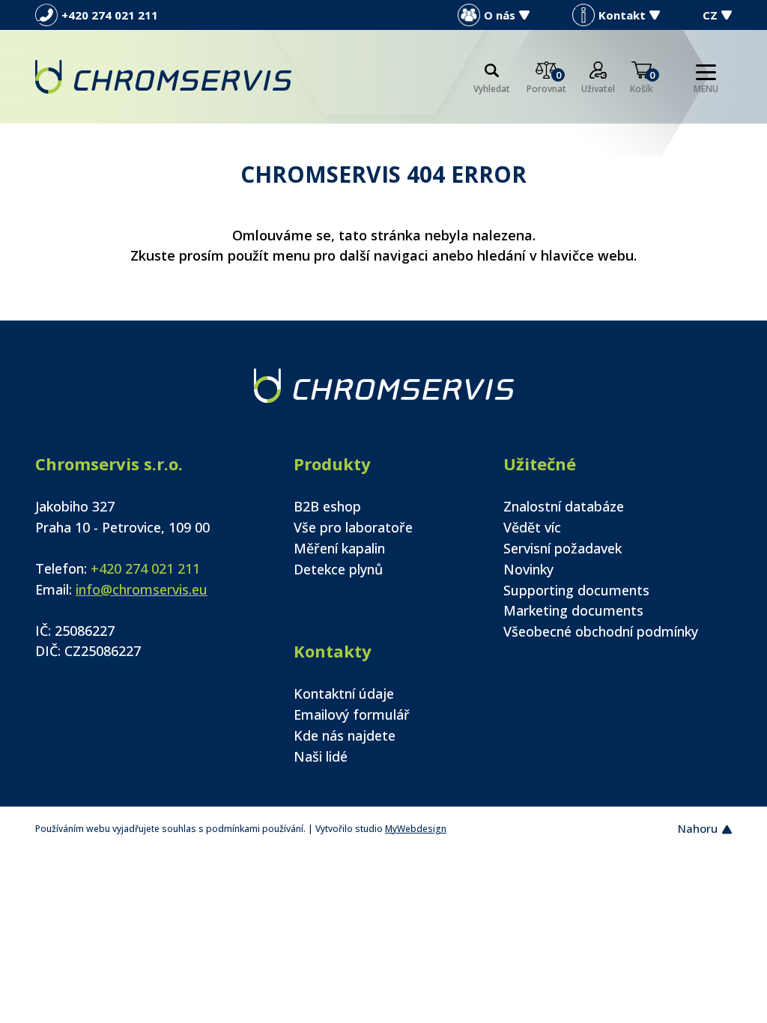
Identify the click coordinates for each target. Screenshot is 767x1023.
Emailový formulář (352, 714)
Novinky (528, 569)
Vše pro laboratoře (353, 527)
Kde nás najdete (344, 735)
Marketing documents (573, 610)
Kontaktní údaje (344, 693)
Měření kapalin (339, 548)
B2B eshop (327, 506)
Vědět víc (532, 527)
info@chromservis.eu (141, 589)
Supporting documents (576, 590)
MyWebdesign (415, 828)
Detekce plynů (338, 569)
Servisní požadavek (562, 548)
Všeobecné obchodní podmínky (600, 631)
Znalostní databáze (563, 506)
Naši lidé (321, 756)
